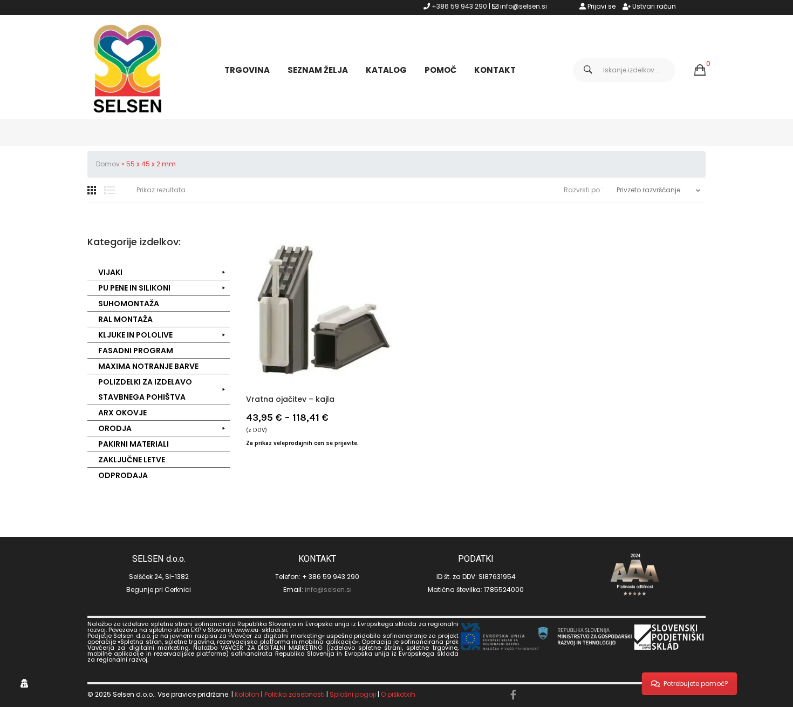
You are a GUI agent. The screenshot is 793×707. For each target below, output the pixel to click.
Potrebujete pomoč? (696, 683)
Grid (91, 190)
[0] (700, 70)
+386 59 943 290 (459, 6)
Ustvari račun (653, 6)
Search (588, 70)
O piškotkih (398, 694)
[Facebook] (513, 695)
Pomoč (440, 70)
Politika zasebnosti (294, 694)
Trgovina (247, 70)
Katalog (386, 70)
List (109, 190)
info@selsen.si (523, 6)
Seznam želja (318, 70)
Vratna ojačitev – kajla (290, 399)
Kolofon (247, 694)
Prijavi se (601, 6)
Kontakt (495, 70)
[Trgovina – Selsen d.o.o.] (127, 69)
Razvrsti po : (583, 190)
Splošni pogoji (353, 694)
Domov (108, 164)
